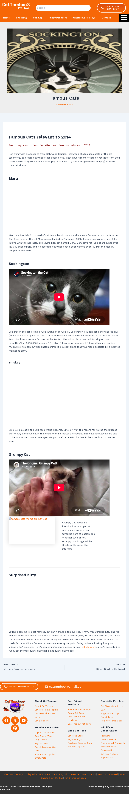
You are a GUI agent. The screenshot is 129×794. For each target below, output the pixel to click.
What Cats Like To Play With (54, 774)
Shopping (21, 17)
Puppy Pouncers (58, 17)
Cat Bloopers (42, 720)
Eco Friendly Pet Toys (79, 724)
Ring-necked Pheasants (113, 743)
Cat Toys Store (76, 735)
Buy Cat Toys (75, 739)
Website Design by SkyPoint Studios (108, 786)
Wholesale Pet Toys (84, 17)
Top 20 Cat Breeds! (45, 732)
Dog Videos (41, 739)
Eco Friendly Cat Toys (79, 709)
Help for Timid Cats (111, 720)
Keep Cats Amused (108, 774)
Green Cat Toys (76, 713)
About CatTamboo (44, 706)
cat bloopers (89, 647)
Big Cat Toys (41, 743)
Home (6, 17)
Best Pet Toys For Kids (83, 774)
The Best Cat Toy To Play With (20, 774)
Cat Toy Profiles (109, 754)
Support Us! (107, 757)
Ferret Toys (107, 717)
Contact (106, 17)
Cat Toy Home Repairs (46, 709)
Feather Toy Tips (77, 746)
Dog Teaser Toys (43, 736)
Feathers (105, 735)
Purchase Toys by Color (80, 743)
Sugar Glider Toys (110, 713)
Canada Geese (108, 739)
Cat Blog (37, 17)
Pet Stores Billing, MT (76, 778)
